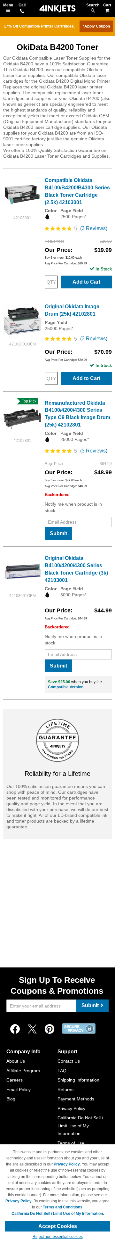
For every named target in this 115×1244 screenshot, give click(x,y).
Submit (58, 533)
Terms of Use (70, 1143)
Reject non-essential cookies (58, 1236)
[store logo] (57, 8)
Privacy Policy (71, 1108)
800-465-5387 (22, 11)
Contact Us (68, 1061)
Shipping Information (78, 1079)
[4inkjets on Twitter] (32, 1029)
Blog (10, 1098)
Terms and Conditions (62, 1207)
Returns (65, 1089)
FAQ (61, 1070)
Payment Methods (75, 1098)
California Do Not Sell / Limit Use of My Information (80, 1125)
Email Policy (18, 1089)
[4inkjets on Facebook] (15, 1029)
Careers (14, 1079)
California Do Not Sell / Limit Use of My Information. (58, 1213)
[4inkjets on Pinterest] (49, 1029)
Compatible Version (65, 687)
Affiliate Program (23, 1070)
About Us (15, 1061)
